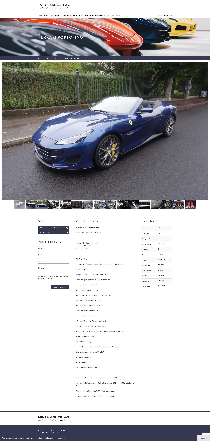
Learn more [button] (69, 438)
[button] (165, 15)
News (112, 15)
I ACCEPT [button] (203, 438)
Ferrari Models (55, 15)
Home (41, 15)
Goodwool (99, 15)
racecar (168, 433)
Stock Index (45, 232)
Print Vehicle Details (50, 227)
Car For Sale (52, 58)
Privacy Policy (152, 433)
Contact (119, 15)
